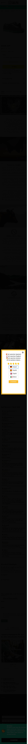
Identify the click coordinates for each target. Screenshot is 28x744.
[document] (13, 372)
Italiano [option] (15, 376)
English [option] (15, 373)
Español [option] (15, 370)
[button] (22, 352)
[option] (13, 370)
